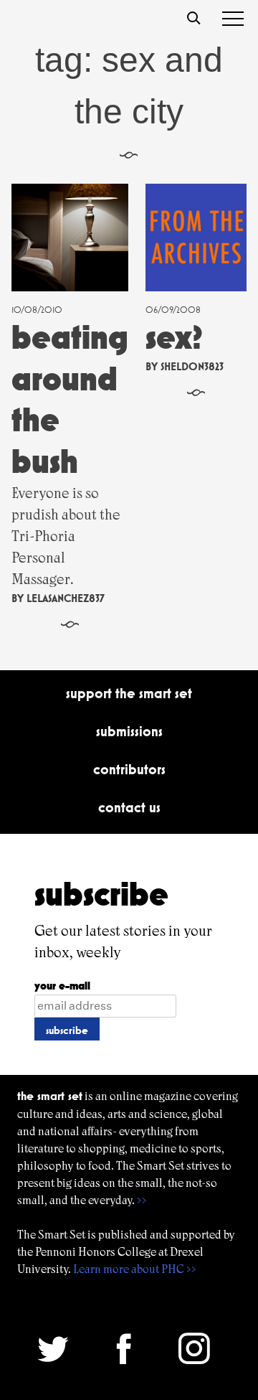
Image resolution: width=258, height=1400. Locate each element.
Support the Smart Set (129, 693)
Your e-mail (62, 985)
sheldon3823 (192, 366)
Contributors (129, 769)
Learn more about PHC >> (134, 1269)
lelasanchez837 (66, 598)
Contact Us (129, 807)
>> (142, 1200)
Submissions (129, 731)
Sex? (174, 336)
